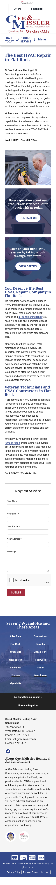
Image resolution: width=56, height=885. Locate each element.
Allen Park (15, 636)
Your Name (13, 501)
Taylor (40, 667)
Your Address (14, 539)
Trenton (16, 675)
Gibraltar (40, 644)
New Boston (15, 659)
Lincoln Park (40, 651)
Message (11, 551)
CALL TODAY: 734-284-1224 (21, 140)
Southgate (15, 667)
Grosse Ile (15, 651)
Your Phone (13, 526)
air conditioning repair (30, 316)
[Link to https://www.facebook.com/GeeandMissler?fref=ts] (8, 751)
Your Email (13, 513)
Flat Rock (15, 644)
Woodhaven (40, 675)
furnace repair (12, 442)
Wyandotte (15, 683)
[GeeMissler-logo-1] (28, 16)
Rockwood (40, 659)
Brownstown (40, 636)
